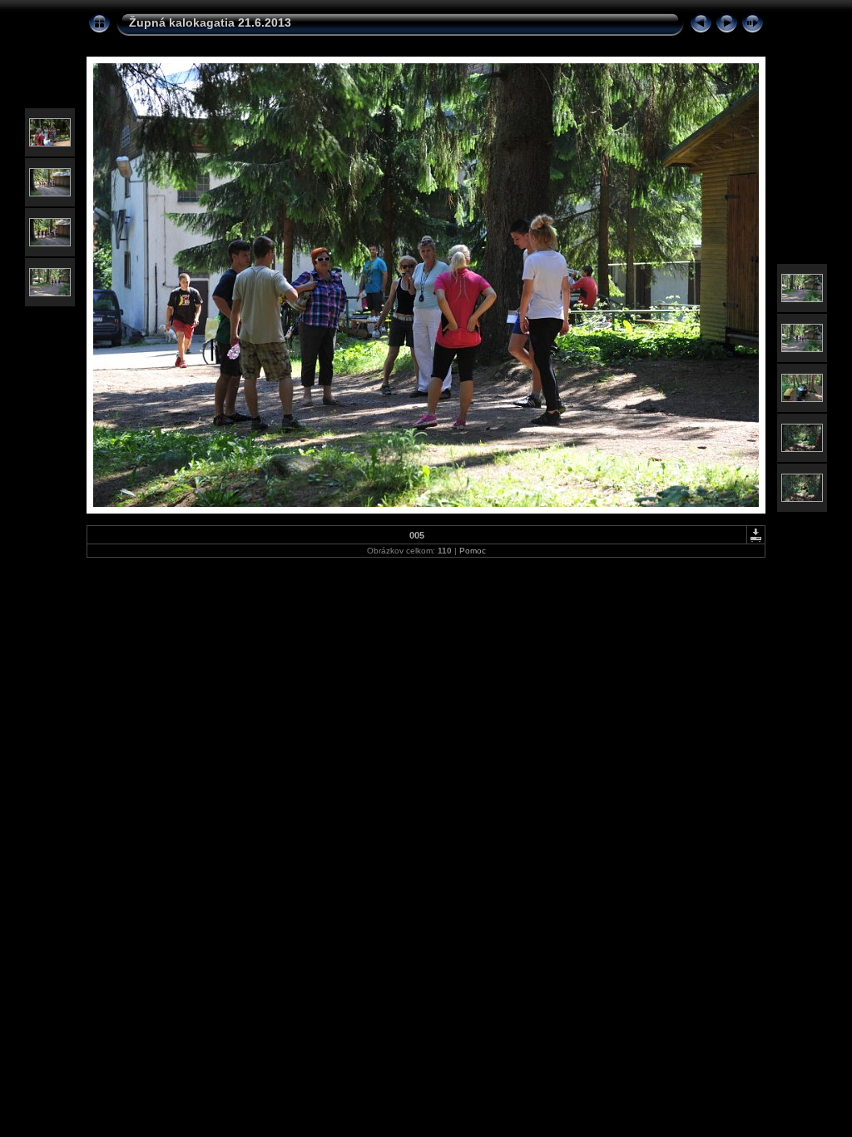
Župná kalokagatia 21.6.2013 (210, 22)
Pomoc (472, 550)
